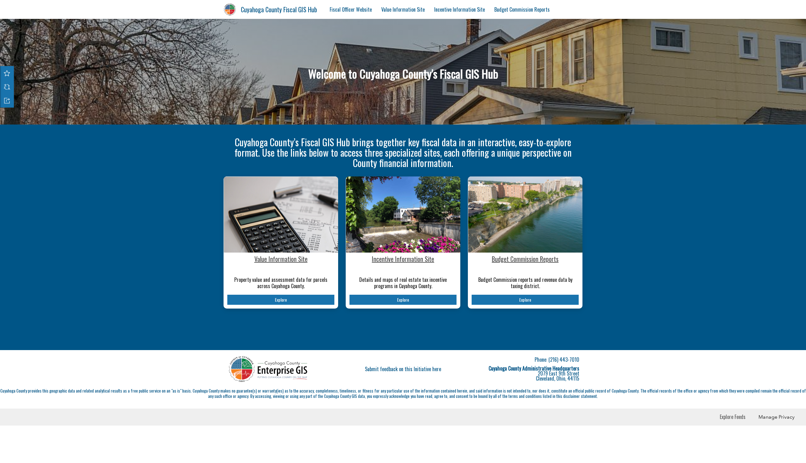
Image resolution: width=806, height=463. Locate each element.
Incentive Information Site (459, 9)
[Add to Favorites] (7, 73)
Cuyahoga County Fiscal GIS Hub (279, 9)
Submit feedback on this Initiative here (403, 369)
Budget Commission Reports (522, 9)
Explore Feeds (733, 417)
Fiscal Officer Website (351, 9)
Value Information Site (403, 9)
